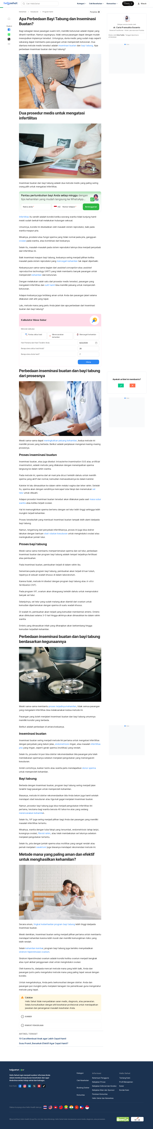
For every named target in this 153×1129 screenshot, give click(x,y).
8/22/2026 (83, 343)
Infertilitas (24, 217)
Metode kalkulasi (28, 329)
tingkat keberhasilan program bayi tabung (54, 924)
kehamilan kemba (34, 948)
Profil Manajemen (126, 1082)
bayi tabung (87, 45)
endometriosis (62, 744)
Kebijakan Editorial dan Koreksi (104, 1086)
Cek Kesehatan (83, 1080)
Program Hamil (48, 12)
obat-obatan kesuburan (56, 533)
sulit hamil (50, 285)
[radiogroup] (60, 336)
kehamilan (37, 275)
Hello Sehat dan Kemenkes (103, 1098)
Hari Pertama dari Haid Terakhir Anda (35, 343)
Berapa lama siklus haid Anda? (32, 348)
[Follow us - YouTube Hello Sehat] (39, 1086)
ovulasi (22, 241)
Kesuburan (34, 12)
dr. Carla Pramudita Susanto (126, 27)
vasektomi (41, 847)
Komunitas (81, 1095)
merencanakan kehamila (31, 813)
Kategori (80, 1073)
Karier (121, 1086)
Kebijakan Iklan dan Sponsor (103, 1090)
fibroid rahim (44, 833)
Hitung (88, 362)
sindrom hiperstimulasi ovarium (34, 952)
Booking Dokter (83, 1088)
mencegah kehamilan (67, 261)
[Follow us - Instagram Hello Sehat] (24, 1086)
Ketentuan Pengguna (100, 1078)
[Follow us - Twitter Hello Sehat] (34, 1086)
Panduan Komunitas (100, 1094)
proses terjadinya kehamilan (62, 706)
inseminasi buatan (67, 45)
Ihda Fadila (120, 35)
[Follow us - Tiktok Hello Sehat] (43, 1086)
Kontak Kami (124, 1090)
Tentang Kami (124, 1078)
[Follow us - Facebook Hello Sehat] (20, 1086)
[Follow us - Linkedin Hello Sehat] (29, 1086)
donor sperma (89, 768)
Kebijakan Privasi (98, 1082)
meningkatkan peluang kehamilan (60, 440)
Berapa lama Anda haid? (30, 354)
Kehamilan (22, 12)
